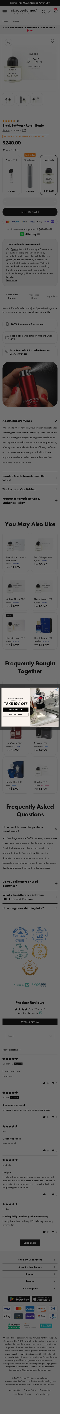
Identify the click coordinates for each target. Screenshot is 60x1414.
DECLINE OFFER (15, 714)
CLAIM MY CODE (15, 709)
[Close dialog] (56, 689)
